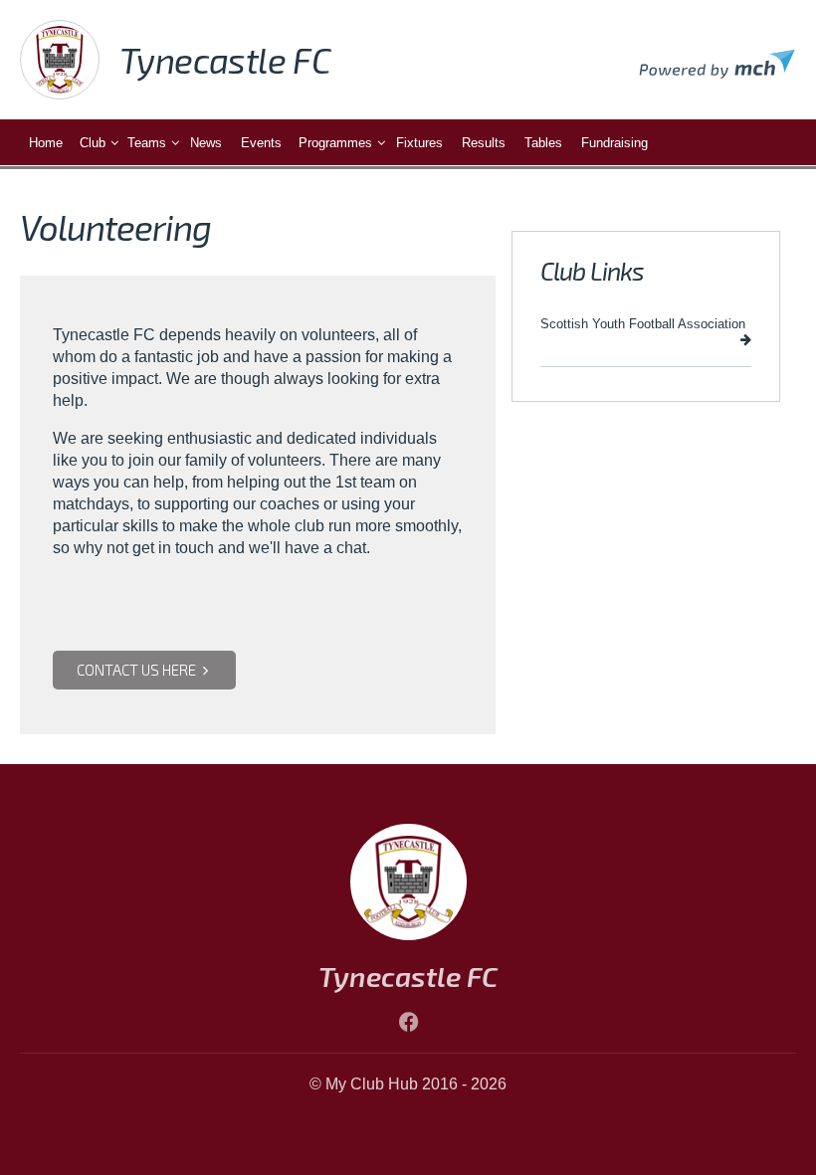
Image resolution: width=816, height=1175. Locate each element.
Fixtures (419, 142)
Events (261, 142)
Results (484, 142)
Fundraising (614, 142)
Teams (146, 142)
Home (46, 142)
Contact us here (138, 670)
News (206, 142)
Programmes (335, 142)
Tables (543, 142)
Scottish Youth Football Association (642, 323)
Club (92, 142)
